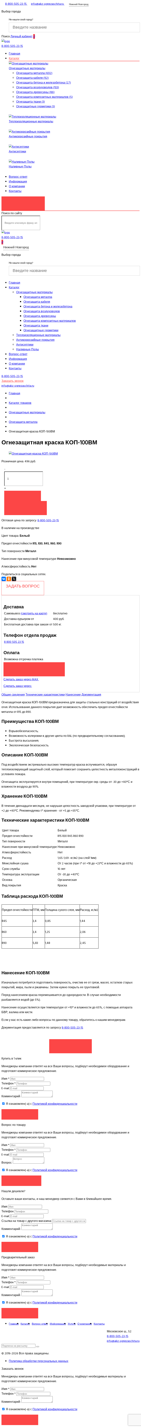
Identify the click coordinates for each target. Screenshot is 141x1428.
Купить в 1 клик (25, 506)
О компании (17, 186)
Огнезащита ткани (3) (30, 101)
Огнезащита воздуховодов (42, 311)
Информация (18, 181)
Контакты (15, 191)
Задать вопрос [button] (21, 1180)
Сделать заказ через (17, 686)
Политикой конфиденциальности (54, 1103)
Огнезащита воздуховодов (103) (37, 87)
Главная (14, 53)
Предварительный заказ (34, 667)
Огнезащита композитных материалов (50, 320)
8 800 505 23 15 (14, 642)
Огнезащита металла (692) (34, 73)
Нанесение (73, 694)
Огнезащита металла (38, 297)
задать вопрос (23, 586)
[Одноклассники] (9, 579)
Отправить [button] (20, 1247)
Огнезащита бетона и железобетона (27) (43, 82)
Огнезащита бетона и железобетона (48, 306)
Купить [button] (22, 495)
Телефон (8, 1083)
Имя (5, 1078)
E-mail (5, 1088)
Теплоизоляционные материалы (31, 121)
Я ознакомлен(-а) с (41, 1103)
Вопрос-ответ (18, 176)
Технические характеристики (45, 694)
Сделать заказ (70, 1044)
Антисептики (17, 151)
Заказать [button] (20, 1114)
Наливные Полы (20, 166)
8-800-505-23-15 (48, 520)
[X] (14, 579)
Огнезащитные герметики (41, 330)
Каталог (14, 58)
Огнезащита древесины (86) (35, 92)
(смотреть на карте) (34, 613)
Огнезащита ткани (36, 325)
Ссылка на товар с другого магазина (26, 1221)
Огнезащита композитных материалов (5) (44, 97)
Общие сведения (13, 694)
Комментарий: (11, 1096)
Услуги (72, 1324)
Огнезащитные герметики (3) (35, 106)
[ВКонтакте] (3, 579)
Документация (91, 694)
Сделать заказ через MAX (21, 679)
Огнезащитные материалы (27, 68)
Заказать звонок (23, 201)
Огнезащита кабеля (37, 301)
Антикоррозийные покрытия (28, 136)
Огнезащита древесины (40, 316)
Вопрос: (6, 1162)
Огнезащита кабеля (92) (32, 77)
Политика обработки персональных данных (38, 1361)
